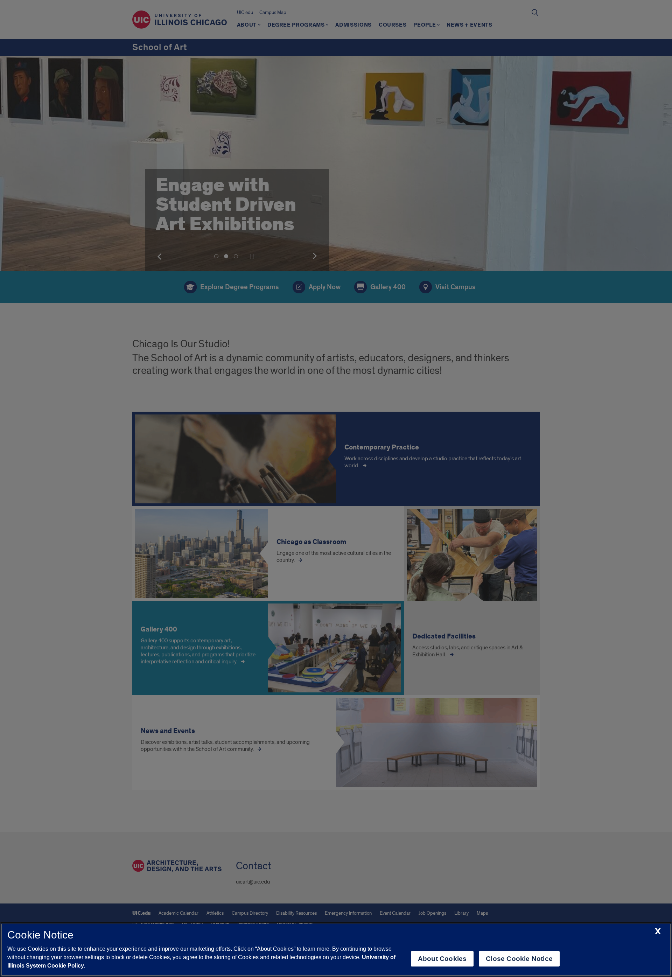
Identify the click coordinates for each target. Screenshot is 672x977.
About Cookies (442, 958)
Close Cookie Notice (519, 958)
